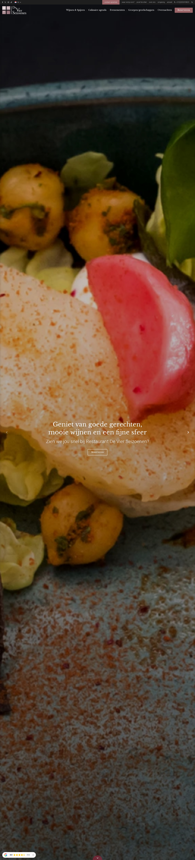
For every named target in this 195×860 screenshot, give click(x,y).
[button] (188, 432)
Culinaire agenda (97, 10)
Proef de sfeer (142, 2)
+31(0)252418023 (182, 2)
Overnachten (165, 10)
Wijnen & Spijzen (75, 10)
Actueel (169, 2)
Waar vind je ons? (128, 2)
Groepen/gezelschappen (141, 10)
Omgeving (161, 2)
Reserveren (184, 10)
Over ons (152, 2)
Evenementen (117, 10)
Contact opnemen (110, 2)
